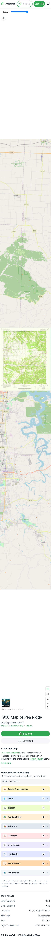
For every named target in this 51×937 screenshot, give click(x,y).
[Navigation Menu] (48, 4)
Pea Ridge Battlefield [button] (10, 752)
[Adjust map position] (3, 18)
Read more (6, 763)
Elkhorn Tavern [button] (36, 759)
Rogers (29, 726)
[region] (25, 359)
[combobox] (25, 4)
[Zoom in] (48, 699)
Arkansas (4, 726)
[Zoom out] (48, 703)
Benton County (17, 726)
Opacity (6, 12)
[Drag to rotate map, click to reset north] (48, 707)
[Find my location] (48, 694)
